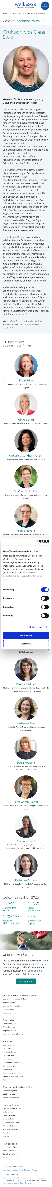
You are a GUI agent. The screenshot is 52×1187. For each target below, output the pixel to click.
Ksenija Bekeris (26, 530)
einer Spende (35, 970)
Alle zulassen (26, 635)
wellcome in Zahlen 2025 (21, 897)
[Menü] (4, 5)
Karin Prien (26, 380)
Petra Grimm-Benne (26, 801)
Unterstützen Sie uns (18, 954)
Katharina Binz (26, 723)
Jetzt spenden (26, 981)
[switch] (45, 598)
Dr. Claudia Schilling (26, 491)
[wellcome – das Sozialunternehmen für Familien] (26, 5)
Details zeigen (36, 627)
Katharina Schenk (26, 880)
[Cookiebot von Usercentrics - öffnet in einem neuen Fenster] (37, 541)
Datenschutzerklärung (22, 1183)
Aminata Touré (26, 841)
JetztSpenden (45, 5)
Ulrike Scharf (26, 419)
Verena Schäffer (26, 684)
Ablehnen (26, 644)
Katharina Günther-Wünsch (26, 455)
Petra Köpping (26, 762)
